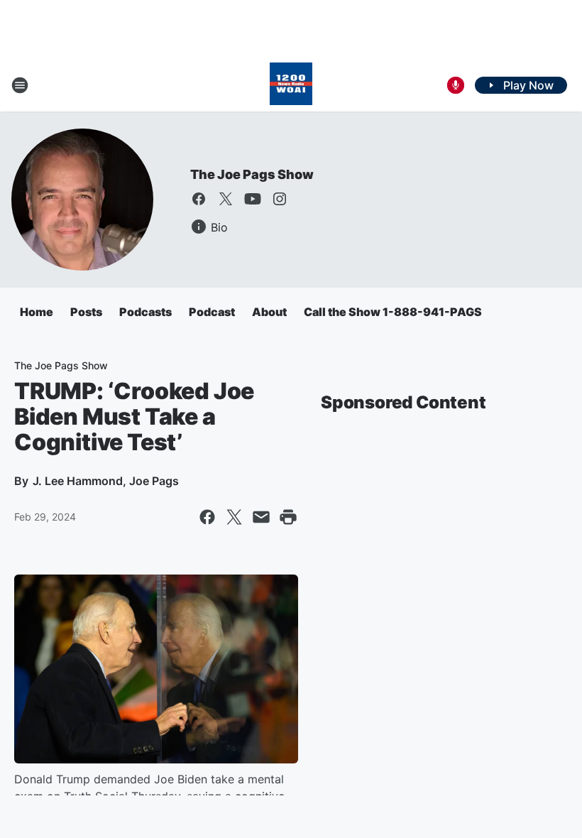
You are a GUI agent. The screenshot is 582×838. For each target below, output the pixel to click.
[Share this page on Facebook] (207, 517)
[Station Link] (291, 85)
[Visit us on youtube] (252, 198)
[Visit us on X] (225, 198)
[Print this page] (288, 517)
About (269, 312)
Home (36, 312)
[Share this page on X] (234, 517)
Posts (86, 312)
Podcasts (145, 312)
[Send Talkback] (455, 85)
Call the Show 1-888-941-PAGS (393, 312)
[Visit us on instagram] (279, 198)
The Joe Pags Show (252, 174)
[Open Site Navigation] (19, 85)
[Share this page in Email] (261, 517)
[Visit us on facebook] (198, 198)
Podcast (212, 312)
